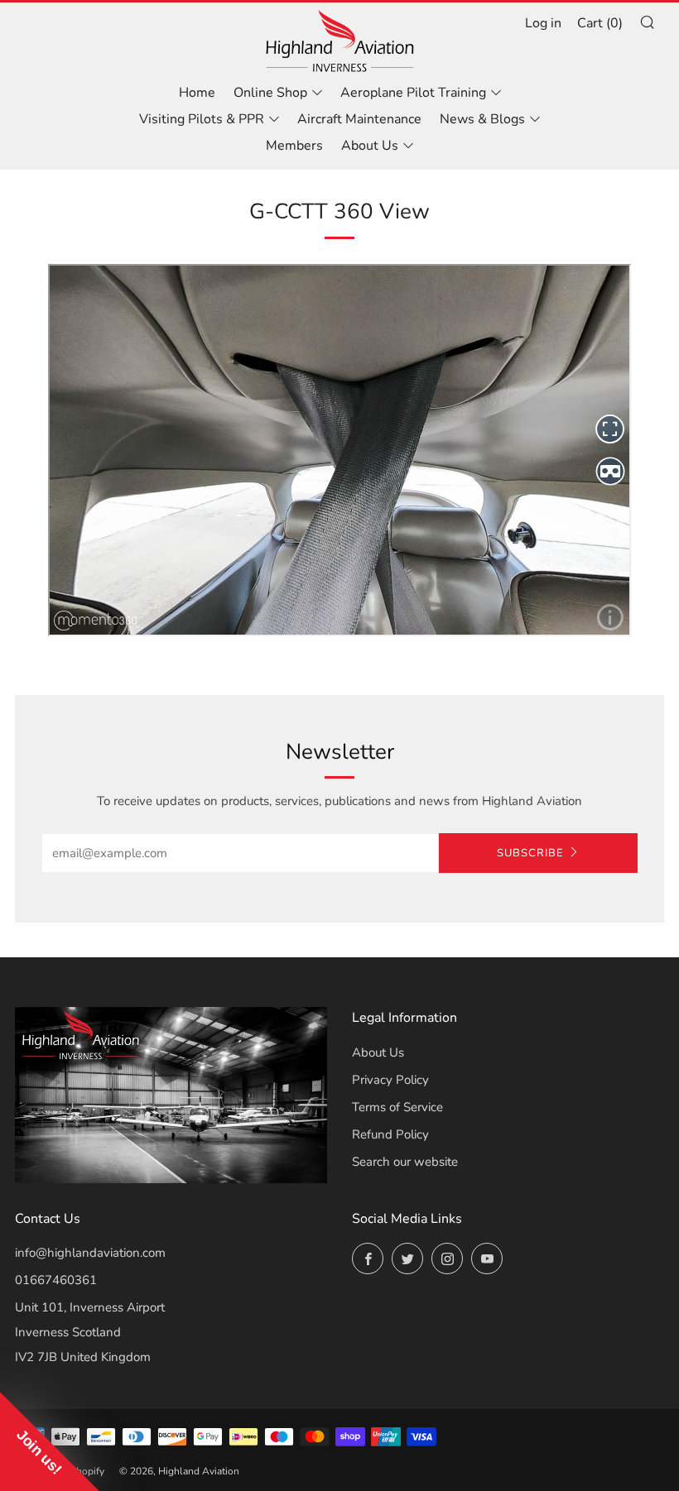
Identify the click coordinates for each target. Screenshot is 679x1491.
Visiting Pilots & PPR (201, 119)
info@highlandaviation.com (90, 1252)
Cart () (600, 23)
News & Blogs (482, 119)
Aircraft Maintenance (359, 119)
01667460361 (56, 1280)
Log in (543, 23)
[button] (49, 1441)
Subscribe (530, 853)
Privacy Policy (390, 1080)
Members (294, 146)
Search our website (405, 1161)
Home (197, 93)
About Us (369, 146)
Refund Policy (390, 1134)
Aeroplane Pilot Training (413, 93)
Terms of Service (397, 1107)
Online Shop (270, 93)
